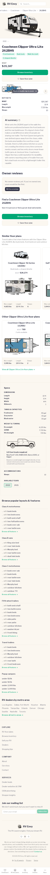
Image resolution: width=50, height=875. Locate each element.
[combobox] (32, 4)
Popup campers (8, 674)
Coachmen (15, 10)
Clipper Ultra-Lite (29, 10)
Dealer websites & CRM (11, 786)
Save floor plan (26, 79)
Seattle (5, 712)
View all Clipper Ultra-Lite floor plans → (18, 369)
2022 (8, 485)
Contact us (38, 852)
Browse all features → (10, 531)
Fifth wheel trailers (10, 601)
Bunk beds (21, 54)
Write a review (12, 189)
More (44, 872)
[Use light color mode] (25, 836)
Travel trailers (8, 642)
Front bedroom (8, 54)
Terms (36, 860)
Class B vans (7, 538)
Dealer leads (7, 782)
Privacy (28, 860)
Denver (33, 708)
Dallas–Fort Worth (21, 705)
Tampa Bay (15, 708)
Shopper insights (9, 795)
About (4, 761)
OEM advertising (8, 791)
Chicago (41, 708)
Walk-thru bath (33, 54)
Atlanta (43, 705)
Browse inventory (25, 72)
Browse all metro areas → (12, 715)
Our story (5, 766)
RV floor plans (7, 732)
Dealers (5, 745)
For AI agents (19, 860)
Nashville (13, 712)
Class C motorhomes (11, 566)
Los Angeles (7, 705)
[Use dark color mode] (28, 836)
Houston (34, 705)
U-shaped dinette (9, 58)
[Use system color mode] (21, 836)
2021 (16, 485)
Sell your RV (7, 740)
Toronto (22, 712)
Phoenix (5, 708)
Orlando (24, 708)
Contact (5, 770)
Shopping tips (7, 749)
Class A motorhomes (11, 507)
